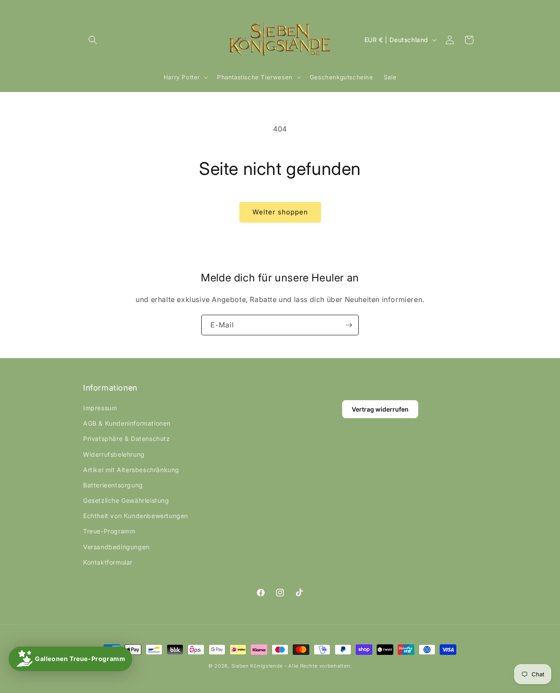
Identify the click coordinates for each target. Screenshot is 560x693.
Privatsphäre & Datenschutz (126, 438)
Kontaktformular (108, 562)
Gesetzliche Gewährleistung (126, 500)
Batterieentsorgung (113, 485)
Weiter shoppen (280, 212)
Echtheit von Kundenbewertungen (135, 515)
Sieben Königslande (257, 666)
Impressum (100, 408)
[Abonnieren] (348, 325)
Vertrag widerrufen (380, 409)
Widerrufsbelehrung (114, 454)
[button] (92, 40)
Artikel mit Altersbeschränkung (131, 469)
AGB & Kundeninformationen (127, 423)
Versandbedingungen (116, 547)
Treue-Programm (109, 531)
